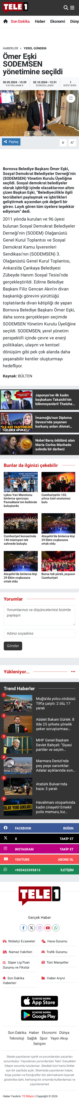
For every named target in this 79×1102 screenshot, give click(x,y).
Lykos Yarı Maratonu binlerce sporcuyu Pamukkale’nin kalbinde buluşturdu (20, 500)
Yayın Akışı (59, 1038)
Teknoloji (16, 1038)
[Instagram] (39, 927)
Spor (44, 1038)
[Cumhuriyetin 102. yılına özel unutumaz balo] (58, 481)
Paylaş (13, 142)
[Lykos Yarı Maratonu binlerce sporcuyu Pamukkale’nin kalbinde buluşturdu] (21, 481)
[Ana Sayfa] (5, 21)
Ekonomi (57, 21)
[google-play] (39, 1015)
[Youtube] (47, 927)
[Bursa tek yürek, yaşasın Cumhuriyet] (58, 561)
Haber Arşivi (56, 978)
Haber (40, 21)
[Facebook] (23, 927)
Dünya (64, 1032)
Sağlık (32, 1038)
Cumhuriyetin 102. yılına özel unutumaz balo (55, 498)
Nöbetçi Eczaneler (21, 941)
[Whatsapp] (55, 927)
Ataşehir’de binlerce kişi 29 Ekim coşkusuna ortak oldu (58, 539)
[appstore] (39, 1002)
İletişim (39, 1044)
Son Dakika (20, 21)
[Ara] (66, 7)
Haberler (10, 48)
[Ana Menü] (72, 7)
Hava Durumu (57, 941)
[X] (31, 927)
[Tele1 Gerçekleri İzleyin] (15, 8)
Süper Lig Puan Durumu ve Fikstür (16, 964)
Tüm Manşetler (57, 962)
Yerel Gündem (35, 48)
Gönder (13, 646)
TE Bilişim (28, 1096)
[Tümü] (73, 671)
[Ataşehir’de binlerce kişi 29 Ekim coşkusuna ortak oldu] (58, 523)
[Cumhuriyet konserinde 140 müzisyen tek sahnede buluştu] (21, 523)
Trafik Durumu (57, 952)
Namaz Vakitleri (20, 952)
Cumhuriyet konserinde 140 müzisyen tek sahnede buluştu (20, 539)
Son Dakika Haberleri (13, 980)
